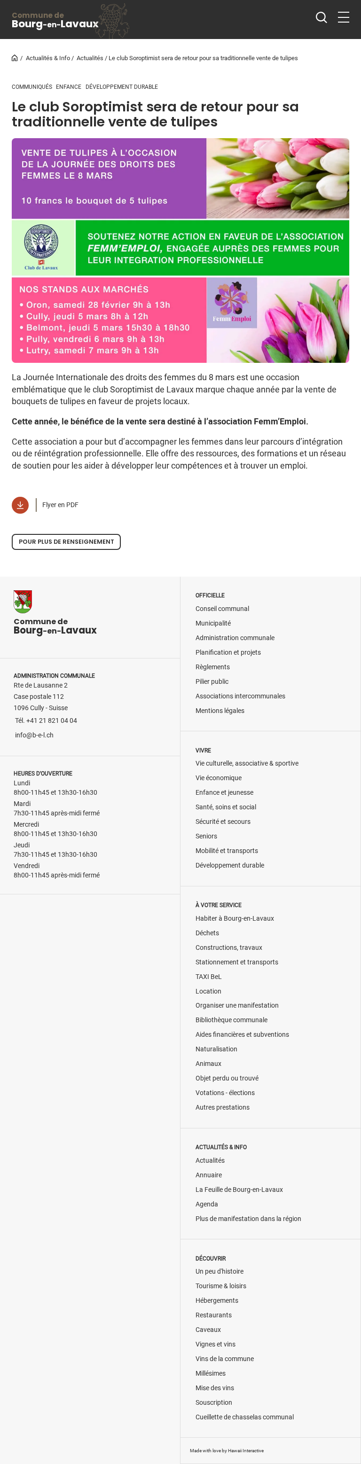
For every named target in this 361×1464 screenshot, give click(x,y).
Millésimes (211, 1374)
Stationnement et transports (237, 962)
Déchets (207, 933)
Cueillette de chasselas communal (245, 1417)
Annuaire (209, 1175)
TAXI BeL (209, 977)
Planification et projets (228, 653)
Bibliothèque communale (231, 1020)
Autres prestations (223, 1108)
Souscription (214, 1403)
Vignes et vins (215, 1344)
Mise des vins (215, 1388)
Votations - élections (225, 1093)
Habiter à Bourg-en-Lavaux (235, 919)
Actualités (90, 58)
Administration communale (235, 638)
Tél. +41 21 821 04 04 (46, 721)
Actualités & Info (48, 58)
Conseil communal (222, 609)
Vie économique (219, 778)
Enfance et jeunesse (224, 793)
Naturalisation (216, 1049)
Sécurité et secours (223, 822)
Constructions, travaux (229, 948)
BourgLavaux (55, 20)
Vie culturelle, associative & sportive (247, 763)
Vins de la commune (225, 1359)
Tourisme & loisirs (221, 1286)
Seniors (206, 836)
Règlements (213, 667)
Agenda (207, 1204)
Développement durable (230, 865)
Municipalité (213, 623)
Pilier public (212, 682)
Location (208, 991)
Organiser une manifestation (237, 1006)
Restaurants (214, 1315)
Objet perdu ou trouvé (227, 1078)
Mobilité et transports (227, 851)
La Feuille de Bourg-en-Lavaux (239, 1190)
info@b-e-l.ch (34, 735)
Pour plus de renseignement (66, 542)
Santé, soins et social (226, 807)
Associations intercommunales (240, 696)
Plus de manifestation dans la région (248, 1219)
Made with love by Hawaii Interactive (227, 1450)
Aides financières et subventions (242, 1035)
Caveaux (208, 1330)
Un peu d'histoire (219, 1272)
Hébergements (217, 1301)
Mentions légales (220, 711)
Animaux (208, 1064)
